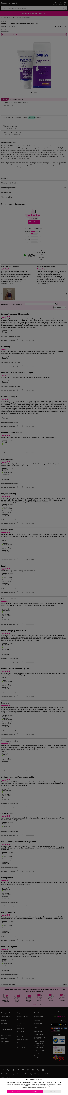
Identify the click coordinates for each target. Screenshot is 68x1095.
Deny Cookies (34, 1091)
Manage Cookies (52, 1091)
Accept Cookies (16, 1091)
